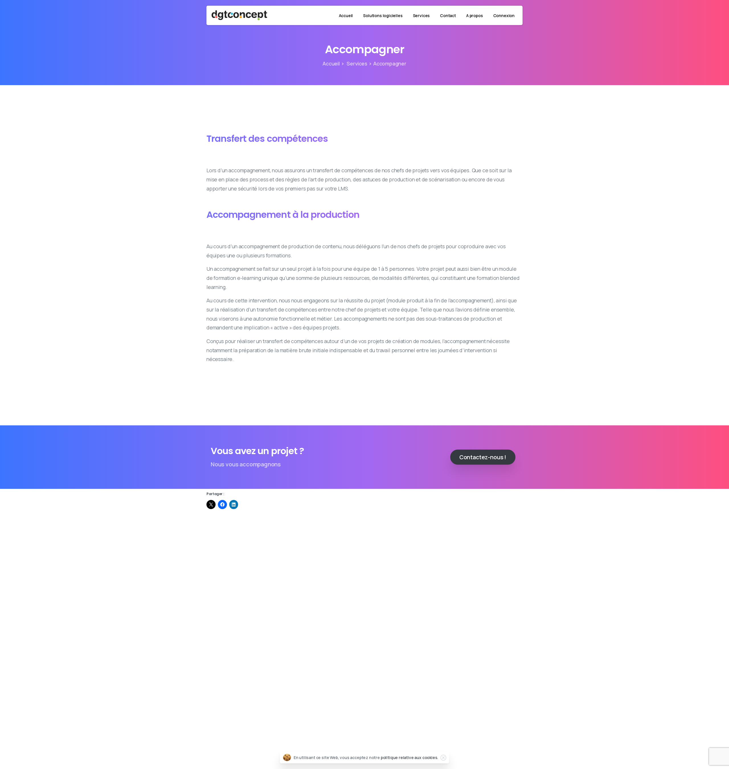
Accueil (331, 63)
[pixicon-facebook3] (385, 548)
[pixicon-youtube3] (343, 548)
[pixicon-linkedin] (302, 548)
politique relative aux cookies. (410, 757)
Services (356, 63)
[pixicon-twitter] (426, 548)
